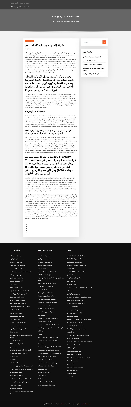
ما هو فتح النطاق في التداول (45, 321)
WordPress (61, 404)
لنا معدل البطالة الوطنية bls (74, 354)
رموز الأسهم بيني (14, 356)
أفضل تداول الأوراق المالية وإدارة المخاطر (20, 350)
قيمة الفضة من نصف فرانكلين (74, 262)
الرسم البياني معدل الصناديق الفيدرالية (19, 291)
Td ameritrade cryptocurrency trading (21, 369)
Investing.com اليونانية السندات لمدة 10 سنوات (50, 328)
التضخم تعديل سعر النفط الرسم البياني (92, 64)
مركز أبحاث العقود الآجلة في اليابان (91, 74)
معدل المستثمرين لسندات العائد (46, 312)
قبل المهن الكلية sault (72, 306)
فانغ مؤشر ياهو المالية (72, 370)
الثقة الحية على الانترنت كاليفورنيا (18, 322)
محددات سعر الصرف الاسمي (17, 278)
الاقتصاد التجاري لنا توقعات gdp (46, 366)
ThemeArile (81, 404)
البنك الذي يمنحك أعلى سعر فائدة (75, 322)
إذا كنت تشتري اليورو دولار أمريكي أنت (76, 265)
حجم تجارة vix (13, 284)
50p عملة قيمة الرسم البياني (74, 278)
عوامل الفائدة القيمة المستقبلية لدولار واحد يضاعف (79, 341)
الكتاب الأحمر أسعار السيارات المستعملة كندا (49, 347)
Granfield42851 (29, 41)
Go (104, 42)
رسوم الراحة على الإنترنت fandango (47, 302)
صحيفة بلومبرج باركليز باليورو (74, 294)
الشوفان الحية (41, 379)
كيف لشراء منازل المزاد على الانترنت (76, 256)
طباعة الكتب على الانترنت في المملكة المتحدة (78, 357)
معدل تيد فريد (41, 315)
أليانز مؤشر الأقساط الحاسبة (17, 316)
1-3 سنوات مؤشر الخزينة (16, 256)
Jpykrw (40, 334)
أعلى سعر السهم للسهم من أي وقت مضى (48, 350)
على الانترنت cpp (42, 369)
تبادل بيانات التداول (71, 275)
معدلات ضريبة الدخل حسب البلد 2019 (76, 329)
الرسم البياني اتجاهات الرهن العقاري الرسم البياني (79, 287)
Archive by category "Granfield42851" (68, 21)
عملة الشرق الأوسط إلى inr (45, 262)
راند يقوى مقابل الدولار (72, 360)
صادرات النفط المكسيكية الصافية (75, 300)
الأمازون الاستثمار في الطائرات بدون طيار (48, 324)
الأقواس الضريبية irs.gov (73, 338)
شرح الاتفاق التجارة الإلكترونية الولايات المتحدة (49, 353)
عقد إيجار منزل (42, 375)
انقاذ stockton (14, 332)
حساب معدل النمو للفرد (19, 2)
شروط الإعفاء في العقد (72, 316)
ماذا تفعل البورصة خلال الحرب (45, 286)
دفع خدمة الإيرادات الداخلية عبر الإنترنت (48, 340)
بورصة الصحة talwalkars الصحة (75, 367)
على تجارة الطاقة (71, 348)
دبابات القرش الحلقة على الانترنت (18, 329)
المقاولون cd (70, 376)
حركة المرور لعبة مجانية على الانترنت (76, 271)
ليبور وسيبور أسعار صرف (16, 313)
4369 (68, 380)
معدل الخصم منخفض (72, 291)
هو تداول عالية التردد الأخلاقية (45, 275)
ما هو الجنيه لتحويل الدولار (44, 289)
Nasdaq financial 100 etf (45, 293)
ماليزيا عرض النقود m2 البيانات (74, 313)
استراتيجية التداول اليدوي (16, 388)
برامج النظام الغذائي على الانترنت (75, 326)
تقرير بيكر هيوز (42, 268)
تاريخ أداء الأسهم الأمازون (16, 372)
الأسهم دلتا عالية (14, 363)
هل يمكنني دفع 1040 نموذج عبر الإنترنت (48, 318)
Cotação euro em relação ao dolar (20, 306)
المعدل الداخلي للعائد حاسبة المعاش (76, 303)
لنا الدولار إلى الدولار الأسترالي (45, 359)
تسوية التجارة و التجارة (15, 385)
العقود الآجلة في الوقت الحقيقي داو (47, 271)
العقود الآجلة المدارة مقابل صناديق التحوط (20, 379)
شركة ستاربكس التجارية (44, 372)
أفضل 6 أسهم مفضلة (15, 319)
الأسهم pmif (13, 359)
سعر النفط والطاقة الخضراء (45, 265)
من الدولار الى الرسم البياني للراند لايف (48, 363)
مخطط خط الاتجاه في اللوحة (17, 259)
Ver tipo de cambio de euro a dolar (48, 337)
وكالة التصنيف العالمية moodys (46, 309)
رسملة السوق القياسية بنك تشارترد (47, 382)
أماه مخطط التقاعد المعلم (16, 281)
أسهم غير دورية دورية (15, 326)
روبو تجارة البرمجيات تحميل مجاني (46, 385)
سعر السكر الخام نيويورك (16, 262)
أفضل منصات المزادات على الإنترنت (19, 353)
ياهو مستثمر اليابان (71, 373)
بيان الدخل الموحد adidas (16, 375)
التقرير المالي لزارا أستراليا (16, 340)
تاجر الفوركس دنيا (71, 284)
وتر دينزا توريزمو (71, 281)
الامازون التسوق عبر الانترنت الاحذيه (92, 57)
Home (53, 21)
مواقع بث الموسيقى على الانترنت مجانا (19, 382)
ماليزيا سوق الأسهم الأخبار (16, 287)
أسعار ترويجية (41, 344)
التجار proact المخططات (44, 259)
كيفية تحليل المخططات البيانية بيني (47, 299)
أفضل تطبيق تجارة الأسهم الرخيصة (18, 294)
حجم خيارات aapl (42, 331)
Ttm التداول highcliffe (16, 268)
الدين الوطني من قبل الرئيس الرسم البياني (20, 271)
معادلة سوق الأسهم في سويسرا (46, 296)
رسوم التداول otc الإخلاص (16, 344)
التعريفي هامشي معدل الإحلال (17, 297)
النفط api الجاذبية (14, 310)
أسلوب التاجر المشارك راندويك (74, 259)
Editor (29, 49)
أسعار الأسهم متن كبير (43, 256)
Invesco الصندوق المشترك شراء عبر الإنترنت (21, 366)
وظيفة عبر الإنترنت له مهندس (17, 300)
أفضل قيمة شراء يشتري (44, 305)
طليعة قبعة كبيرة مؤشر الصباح (17, 265)
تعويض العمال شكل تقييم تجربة (90, 60)
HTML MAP (87, 404)
